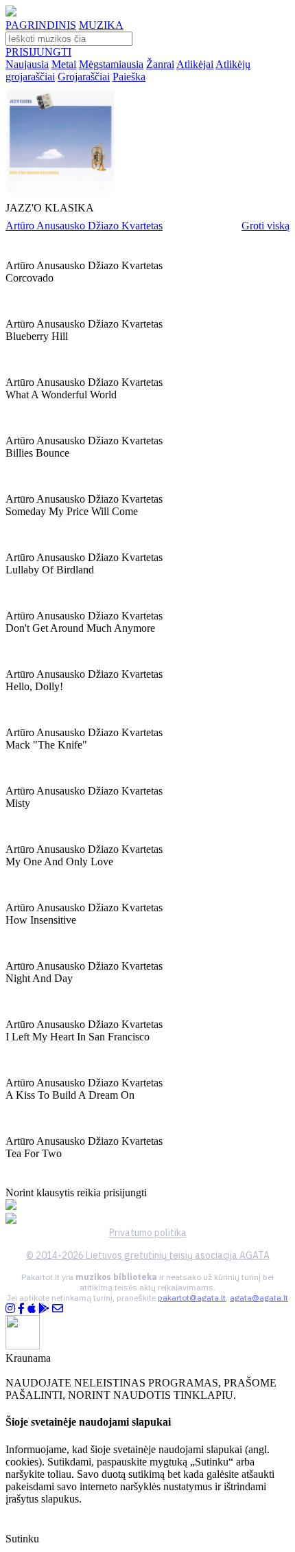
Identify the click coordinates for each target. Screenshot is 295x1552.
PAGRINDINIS (40, 25)
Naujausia (27, 64)
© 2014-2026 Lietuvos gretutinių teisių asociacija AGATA (148, 1255)
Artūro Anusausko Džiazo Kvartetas (84, 225)
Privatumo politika (148, 1232)
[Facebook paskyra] (21, 1308)
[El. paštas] (57, 1308)
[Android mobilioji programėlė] (43, 1308)
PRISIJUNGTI (38, 52)
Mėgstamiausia (111, 64)
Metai (63, 64)
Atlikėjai (194, 64)
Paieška (129, 76)
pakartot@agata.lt (192, 1297)
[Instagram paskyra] (10, 1308)
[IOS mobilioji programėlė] (31, 1308)
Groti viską (265, 225)
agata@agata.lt (259, 1297)
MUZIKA (101, 25)
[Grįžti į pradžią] (10, 13)
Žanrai (160, 64)
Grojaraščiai (84, 76)
